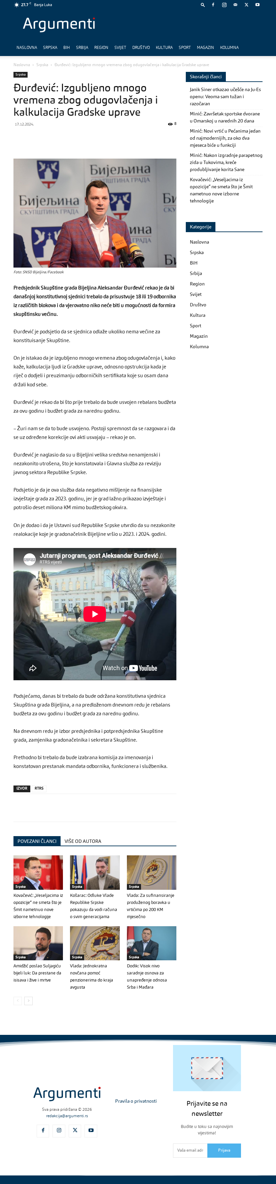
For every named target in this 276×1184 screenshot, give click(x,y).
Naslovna (26, 48)
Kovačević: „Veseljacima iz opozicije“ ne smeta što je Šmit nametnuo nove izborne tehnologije (221, 190)
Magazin (205, 48)
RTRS (39, 789)
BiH (66, 48)
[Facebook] (213, 4)
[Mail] (235, 4)
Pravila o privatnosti (136, 1101)
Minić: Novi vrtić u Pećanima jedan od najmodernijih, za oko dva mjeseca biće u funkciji (225, 138)
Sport (185, 48)
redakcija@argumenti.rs (67, 1116)
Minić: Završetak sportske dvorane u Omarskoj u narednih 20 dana (225, 117)
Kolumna (229, 48)
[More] (129, 139)
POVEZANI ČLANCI (37, 841)
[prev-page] (17, 1001)
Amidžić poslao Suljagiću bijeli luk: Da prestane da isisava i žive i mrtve (37, 973)
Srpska (50, 48)
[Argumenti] (67, 1094)
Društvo (141, 48)
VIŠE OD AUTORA (83, 841)
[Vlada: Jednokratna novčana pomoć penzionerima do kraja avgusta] (94, 943)
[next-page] (28, 1001)
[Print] (113, 139)
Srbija (82, 48)
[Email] (97, 139)
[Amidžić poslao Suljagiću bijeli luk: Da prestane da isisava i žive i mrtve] (38, 943)
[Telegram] (66, 139)
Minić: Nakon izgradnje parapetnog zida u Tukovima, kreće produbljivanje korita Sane (226, 162)
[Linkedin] (82, 139)
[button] (203, 4)
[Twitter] (246, 4)
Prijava (224, 1151)
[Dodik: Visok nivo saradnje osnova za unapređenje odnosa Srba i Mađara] (151, 943)
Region (101, 48)
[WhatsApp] (51, 139)
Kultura (164, 48)
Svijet (120, 48)
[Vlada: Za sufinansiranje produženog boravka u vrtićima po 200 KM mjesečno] (151, 872)
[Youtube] (257, 4)
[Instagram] (224, 4)
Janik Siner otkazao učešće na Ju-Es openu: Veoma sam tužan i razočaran (225, 96)
